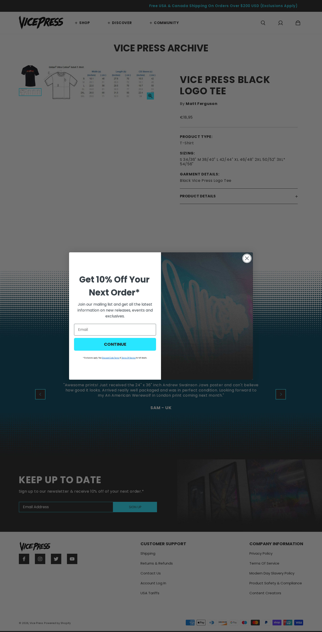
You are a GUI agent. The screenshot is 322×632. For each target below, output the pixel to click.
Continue (115, 344)
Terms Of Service (128, 358)
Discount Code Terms (110, 358)
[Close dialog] (247, 258)
